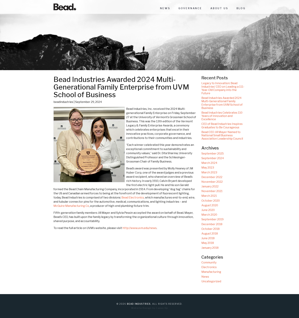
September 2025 (212, 153)
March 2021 (209, 195)
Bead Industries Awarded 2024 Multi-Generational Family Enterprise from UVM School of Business (222, 103)
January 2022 (210, 186)
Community (208, 262)
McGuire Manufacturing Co (71, 205)
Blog (241, 8)
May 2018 (207, 243)
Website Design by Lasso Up (149, 308)
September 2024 (212, 158)
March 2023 (209, 172)
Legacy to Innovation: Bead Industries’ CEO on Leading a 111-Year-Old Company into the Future (222, 88)
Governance (190, 8)
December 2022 (211, 177)
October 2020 (210, 200)
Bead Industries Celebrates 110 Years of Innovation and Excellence (221, 116)
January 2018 (210, 247)
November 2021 (212, 191)
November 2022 (212, 181)
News (165, 8)
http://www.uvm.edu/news (140, 228)
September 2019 (212, 219)
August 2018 (209, 233)
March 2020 (209, 214)
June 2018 (208, 238)
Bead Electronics (132, 197)
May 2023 (207, 167)
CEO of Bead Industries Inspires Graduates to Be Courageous (222, 125)
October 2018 (210, 229)
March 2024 (209, 163)
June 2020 (208, 210)
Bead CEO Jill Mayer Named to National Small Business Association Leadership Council (222, 135)
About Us (219, 8)
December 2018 (211, 224)
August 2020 (209, 205)
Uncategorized (211, 281)
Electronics (209, 267)
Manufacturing (211, 271)
